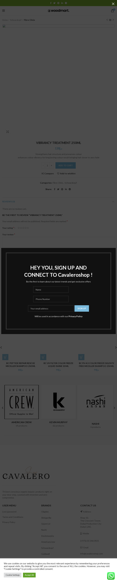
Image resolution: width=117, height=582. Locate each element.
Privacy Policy (75, 316)
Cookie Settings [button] (13, 575)
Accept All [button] (29, 575)
